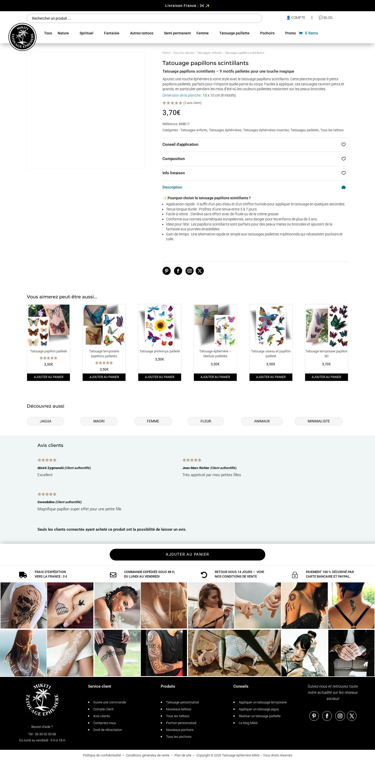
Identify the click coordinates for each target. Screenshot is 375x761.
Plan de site (182, 755)
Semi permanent (177, 33)
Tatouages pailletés (305, 130)
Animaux (262, 421)
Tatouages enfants (209, 53)
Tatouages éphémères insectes (266, 130)
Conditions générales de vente (147, 755)
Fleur (206, 421)
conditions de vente (239, 576)
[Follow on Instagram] (189, 271)
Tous (48, 33)
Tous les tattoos (184, 53)
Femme (202, 33)
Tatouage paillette (234, 33)
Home (166, 53)
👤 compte (295, 18)
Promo (290, 33)
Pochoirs (267, 33)
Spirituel (86, 33)
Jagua (45, 421)
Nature (63, 33)
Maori (99, 421)
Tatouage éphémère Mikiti (240, 755)
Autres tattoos (141, 33)
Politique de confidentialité (102, 755)
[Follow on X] (200, 271)
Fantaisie (111, 33)
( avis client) (192, 102)
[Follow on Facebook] (178, 271)
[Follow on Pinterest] (166, 271)
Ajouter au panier (48, 377)
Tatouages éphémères (225, 130)
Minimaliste (319, 421)
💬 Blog (326, 18)
